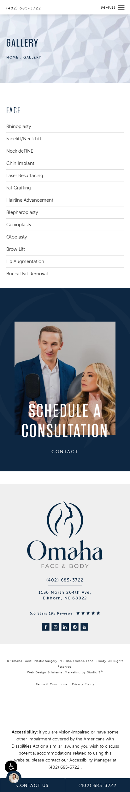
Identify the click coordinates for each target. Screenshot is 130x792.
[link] (65, 580)
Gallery (32, 57)
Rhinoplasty (18, 126)
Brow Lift (15, 249)
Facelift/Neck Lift (23, 139)
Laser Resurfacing (24, 175)
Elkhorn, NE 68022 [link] (65, 598)
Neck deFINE (19, 151)
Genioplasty (18, 224)
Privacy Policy (83, 684)
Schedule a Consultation (65, 421)
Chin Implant (20, 163)
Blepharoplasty (22, 212)
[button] (11, 767)
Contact (65, 451)
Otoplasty (16, 237)
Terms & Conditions (51, 684)
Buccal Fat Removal (27, 274)
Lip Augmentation (25, 261)
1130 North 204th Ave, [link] (65, 592)
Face (13, 110)
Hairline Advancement (29, 200)
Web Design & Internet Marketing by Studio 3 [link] (65, 672)
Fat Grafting (18, 188)
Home (12, 57)
